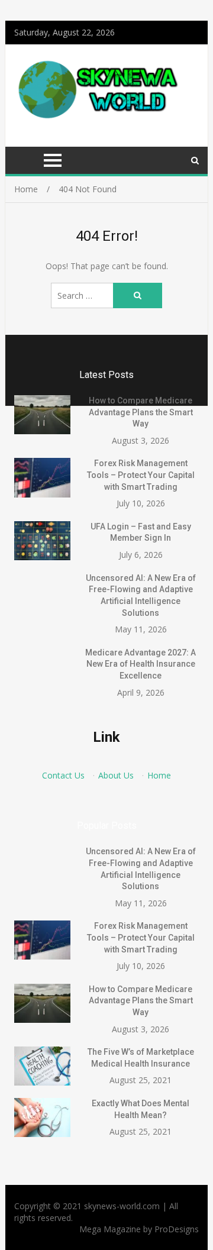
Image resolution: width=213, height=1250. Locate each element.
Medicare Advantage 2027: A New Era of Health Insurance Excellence (140, 664)
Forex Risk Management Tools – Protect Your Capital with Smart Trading (141, 474)
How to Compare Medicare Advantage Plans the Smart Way (141, 412)
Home (159, 775)
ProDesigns (176, 1229)
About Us (116, 775)
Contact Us (63, 775)
